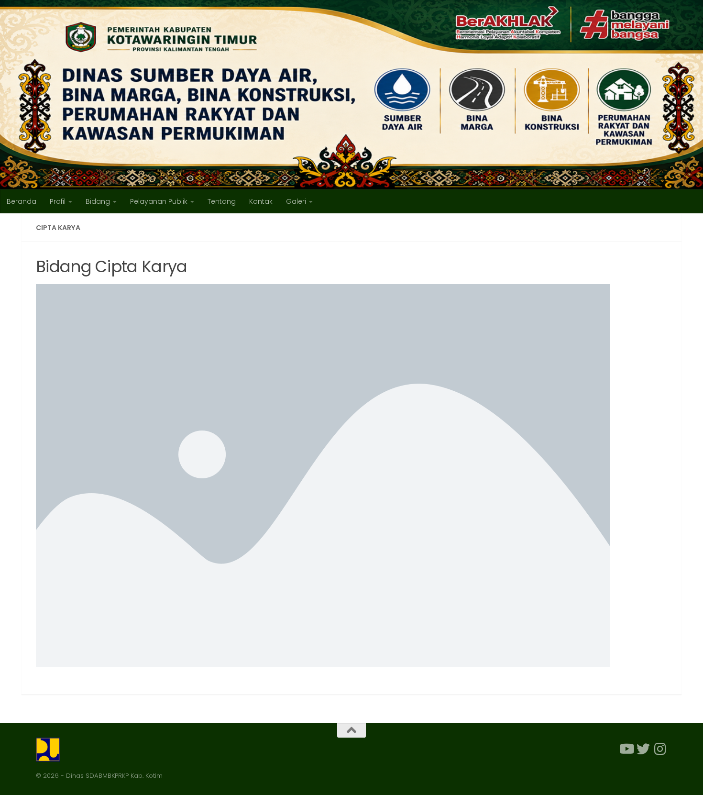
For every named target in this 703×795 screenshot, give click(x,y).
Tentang (222, 201)
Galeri (296, 201)
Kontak (261, 201)
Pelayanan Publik (158, 201)
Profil (58, 201)
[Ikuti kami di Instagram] (660, 749)
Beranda (21, 201)
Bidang (98, 201)
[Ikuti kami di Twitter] (643, 749)
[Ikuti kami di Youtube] (626, 749)
